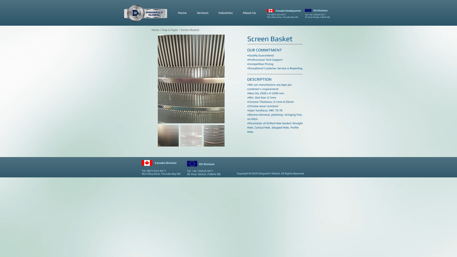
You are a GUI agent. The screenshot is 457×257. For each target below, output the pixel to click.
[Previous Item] (164, 78)
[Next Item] (218, 78)
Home (155, 30)
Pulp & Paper (170, 30)
